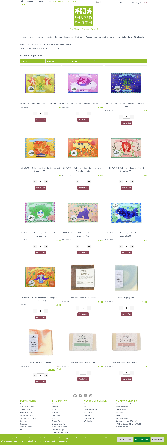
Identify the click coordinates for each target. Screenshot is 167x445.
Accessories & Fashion (28, 418)
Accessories (91, 37)
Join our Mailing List (91, 418)
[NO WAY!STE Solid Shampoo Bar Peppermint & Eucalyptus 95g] (126, 230)
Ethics (54, 410)
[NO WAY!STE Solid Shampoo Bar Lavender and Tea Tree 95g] (40, 230)
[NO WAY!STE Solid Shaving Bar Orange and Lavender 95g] (40, 294)
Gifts (112, 37)
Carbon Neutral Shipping (61, 433)
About (54, 404)
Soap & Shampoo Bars (59, 44)
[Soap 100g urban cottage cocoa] (83, 294)
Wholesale (139, 37)
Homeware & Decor (27, 407)
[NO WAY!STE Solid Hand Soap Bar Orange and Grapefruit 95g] (40, 165)
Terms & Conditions (91, 410)
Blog (53, 418)
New (31, 37)
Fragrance (68, 37)
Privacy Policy (57, 421)
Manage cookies (122, 427)
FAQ (85, 407)
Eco (118, 37)
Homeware (39, 37)
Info (130, 37)
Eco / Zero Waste (26, 427)
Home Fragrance (26, 412)
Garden (50, 37)
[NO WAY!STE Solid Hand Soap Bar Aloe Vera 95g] (40, 100)
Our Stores (56, 415)
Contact (41, 1)
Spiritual (58, 37)
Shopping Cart (89, 412)
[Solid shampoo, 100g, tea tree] (83, 359)
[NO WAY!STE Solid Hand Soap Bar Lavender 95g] (83, 100)
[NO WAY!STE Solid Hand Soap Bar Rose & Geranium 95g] (126, 165)
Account (87, 404)
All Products (24, 44)
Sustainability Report (59, 427)
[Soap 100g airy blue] (126, 294)
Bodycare (79, 37)
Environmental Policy (59, 424)
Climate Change (58, 430)
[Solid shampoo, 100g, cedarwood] (126, 359)
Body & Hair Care (39, 44)
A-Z (25, 37)
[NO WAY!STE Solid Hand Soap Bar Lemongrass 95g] (126, 100)
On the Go (103, 37)
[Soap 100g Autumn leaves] (40, 359)
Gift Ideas (23, 424)
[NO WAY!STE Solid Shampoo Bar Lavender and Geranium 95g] (83, 230)
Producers (55, 412)
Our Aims (55, 407)
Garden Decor (25, 410)
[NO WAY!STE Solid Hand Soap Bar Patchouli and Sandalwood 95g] (83, 165)
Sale (124, 37)
